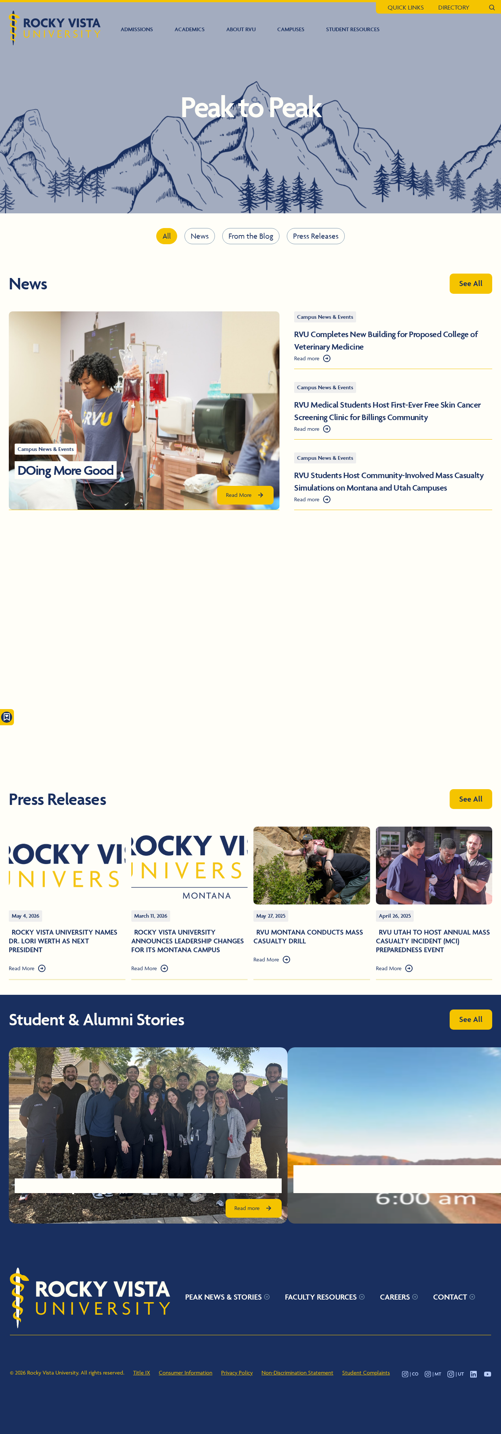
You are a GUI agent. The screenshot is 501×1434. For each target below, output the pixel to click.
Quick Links (406, 7)
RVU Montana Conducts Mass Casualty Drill (308, 936)
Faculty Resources (321, 1296)
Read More (239, 494)
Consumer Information (185, 1372)
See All (471, 283)
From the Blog (250, 236)
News (200, 236)
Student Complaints (366, 1372)
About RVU (241, 29)
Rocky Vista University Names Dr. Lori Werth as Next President (63, 941)
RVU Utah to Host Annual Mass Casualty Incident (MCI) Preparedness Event (433, 941)
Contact (450, 1296)
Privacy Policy (237, 1372)
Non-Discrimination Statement (297, 1372)
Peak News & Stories (223, 1296)
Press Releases (316, 236)
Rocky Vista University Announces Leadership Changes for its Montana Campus (187, 941)
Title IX (141, 1372)
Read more (306, 358)
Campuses (290, 29)
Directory (453, 7)
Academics (190, 29)
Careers (395, 1296)
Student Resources (353, 29)
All (166, 236)
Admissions (137, 29)
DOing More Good (66, 470)
